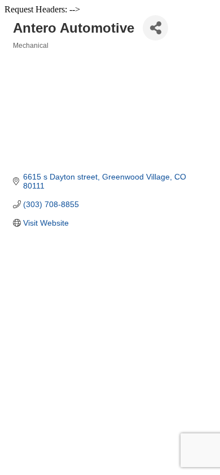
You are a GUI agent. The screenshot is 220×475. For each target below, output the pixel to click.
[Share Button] (155, 28)
